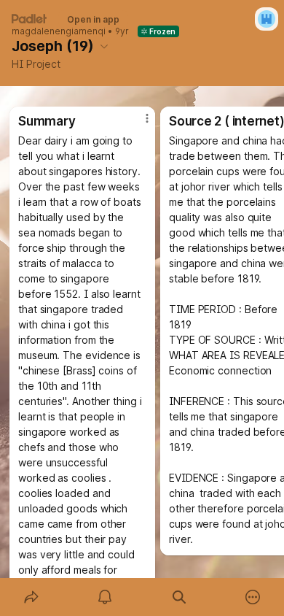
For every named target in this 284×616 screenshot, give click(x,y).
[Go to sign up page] (266, 19)
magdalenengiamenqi (59, 31)
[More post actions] (137, 124)
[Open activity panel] (105, 597)
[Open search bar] (179, 597)
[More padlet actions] (253, 597)
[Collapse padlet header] (104, 46)
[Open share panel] (31, 597)
